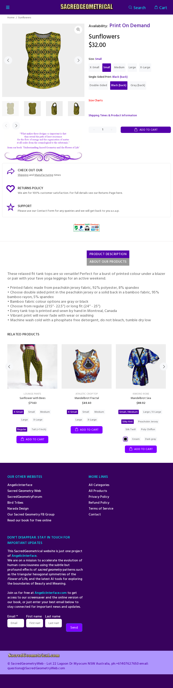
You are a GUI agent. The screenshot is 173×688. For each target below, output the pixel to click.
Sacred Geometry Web (24, 491)
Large (132, 67)
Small (106, 67)
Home (11, 18)
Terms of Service (101, 508)
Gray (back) (138, 85)
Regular (21, 429)
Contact (95, 514)
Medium (119, 67)
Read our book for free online (29, 520)
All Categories (99, 485)
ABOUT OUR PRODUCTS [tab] (108, 262)
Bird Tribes (15, 503)
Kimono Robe (141, 394)
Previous (8, 60)
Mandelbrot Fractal (86, 398)
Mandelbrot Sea (141, 398)
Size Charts (96, 100)
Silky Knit (127, 422)
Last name (52, 616)
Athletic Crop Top (87, 394)
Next (78, 60)
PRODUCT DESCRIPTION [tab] (108, 254)
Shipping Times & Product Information (113, 115)
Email (12, 616)
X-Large (145, 67)
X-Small (94, 67)
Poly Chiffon (148, 429)
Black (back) (118, 85)
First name (34, 616)
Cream (136, 439)
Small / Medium (128, 412)
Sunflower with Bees (32, 398)
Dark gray (150, 439)
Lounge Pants (32, 394)
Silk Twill (131, 429)
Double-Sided (98, 85)
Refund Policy (99, 503)
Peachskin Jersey (148, 422)
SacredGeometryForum (24, 497)
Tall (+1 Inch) (39, 429)
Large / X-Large (152, 412)
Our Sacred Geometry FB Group (30, 514)
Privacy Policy (99, 497)
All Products (98, 491)
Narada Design (18, 508)
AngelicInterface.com (51, 593)
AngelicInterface (19, 485)
